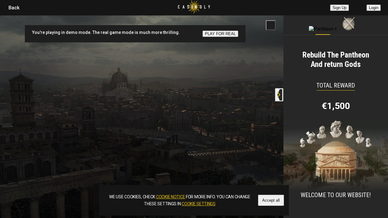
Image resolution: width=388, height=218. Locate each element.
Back (13, 8)
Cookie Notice (170, 196)
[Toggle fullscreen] (271, 25)
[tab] (323, 23)
